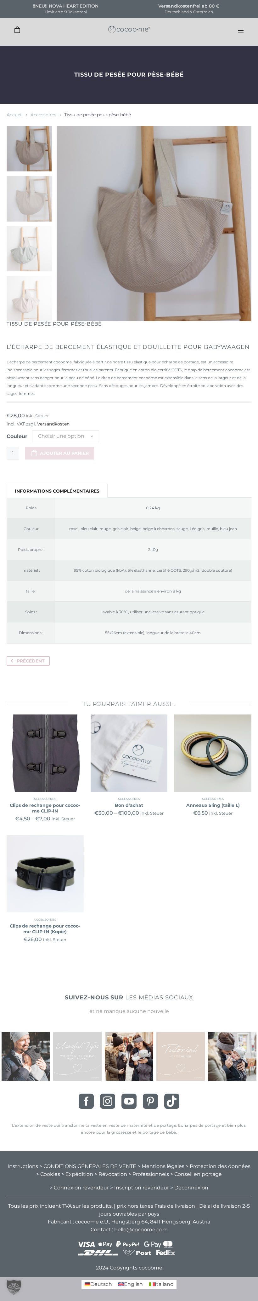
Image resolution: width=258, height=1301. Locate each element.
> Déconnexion (189, 1188)
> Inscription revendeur (139, 1188)
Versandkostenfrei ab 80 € (188, 6)
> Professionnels (148, 1174)
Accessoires (43, 115)
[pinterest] (150, 1101)
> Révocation (110, 1174)
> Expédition (77, 1174)
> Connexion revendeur (79, 1188)
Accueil (15, 115)
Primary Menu (240, 30)
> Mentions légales (160, 1166)
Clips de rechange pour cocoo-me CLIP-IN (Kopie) (45, 928)
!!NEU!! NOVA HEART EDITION (65, 6)
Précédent (31, 661)
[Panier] (17, 30)
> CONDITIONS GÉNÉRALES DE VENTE (87, 1166)
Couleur (17, 436)
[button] (14, 1287)
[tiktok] (171, 1101)
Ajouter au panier (64, 453)
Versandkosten (53, 424)
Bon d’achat (129, 805)
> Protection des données (218, 1166)
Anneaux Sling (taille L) (213, 805)
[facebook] (86, 1101)
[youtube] (129, 1101)
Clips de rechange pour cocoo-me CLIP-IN (45, 808)
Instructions (23, 1166)
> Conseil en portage (196, 1174)
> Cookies (48, 1174)
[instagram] (107, 1101)
